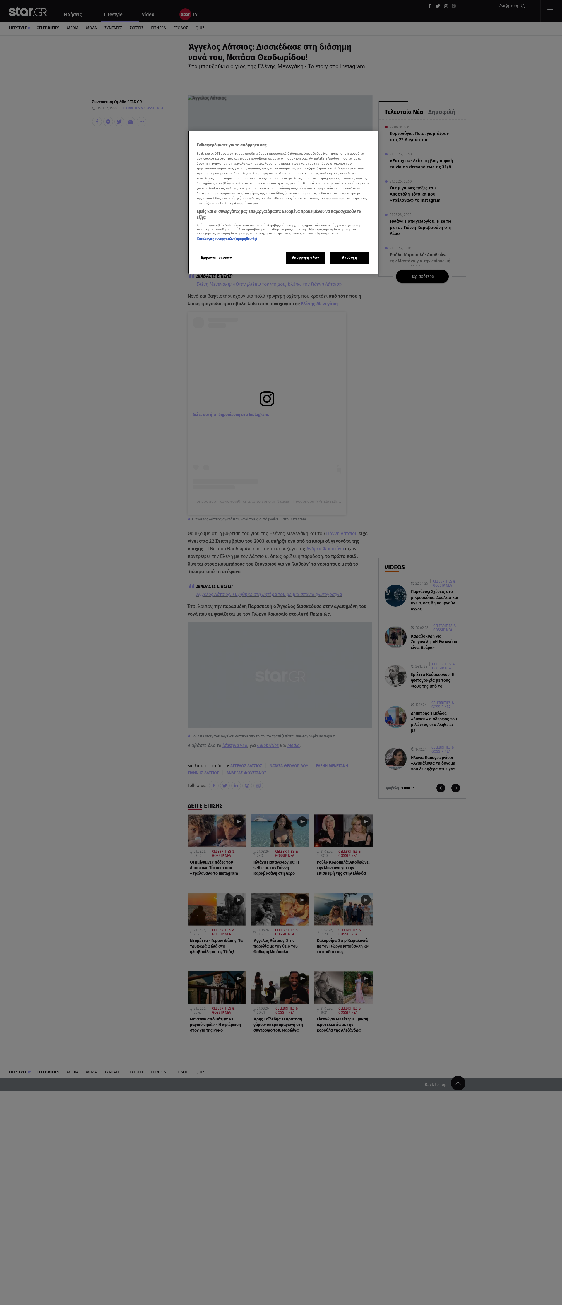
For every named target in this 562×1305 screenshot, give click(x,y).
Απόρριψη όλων (305, 258)
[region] (283, 202)
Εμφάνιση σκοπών (216, 258)
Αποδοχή (349, 258)
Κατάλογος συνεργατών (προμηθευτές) (227, 239)
